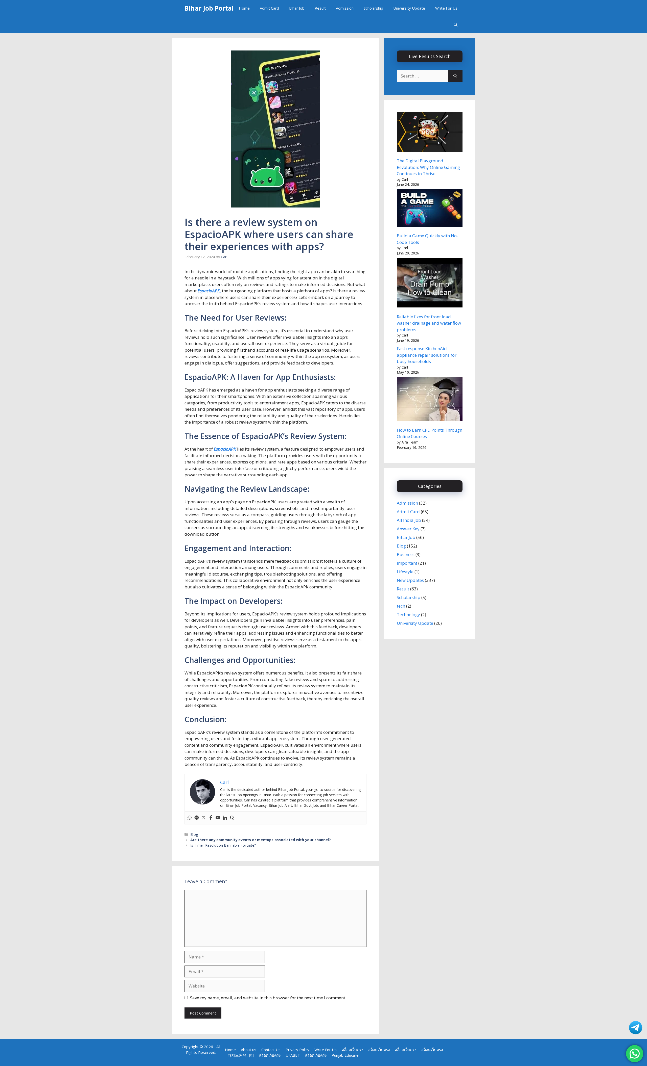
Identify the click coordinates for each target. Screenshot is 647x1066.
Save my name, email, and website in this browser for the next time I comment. (268, 998)
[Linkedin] (225, 817)
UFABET (293, 1055)
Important (407, 563)
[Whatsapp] (189, 817)
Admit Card (269, 8)
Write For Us (446, 8)
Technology (408, 614)
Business (405, 554)
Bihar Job (297, 8)
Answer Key (408, 529)
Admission (345, 8)
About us (248, 1049)
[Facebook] (211, 817)
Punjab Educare (345, 1055)
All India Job (409, 520)
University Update (409, 8)
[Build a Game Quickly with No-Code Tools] (430, 208)
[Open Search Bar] (456, 24)
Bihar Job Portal (209, 8)
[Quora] (232, 817)
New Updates (410, 580)
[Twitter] (203, 817)
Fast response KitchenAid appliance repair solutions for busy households (426, 355)
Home (244, 8)
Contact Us (271, 1049)
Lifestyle (405, 572)
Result (320, 8)
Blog (194, 834)
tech (401, 606)
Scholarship (373, 8)
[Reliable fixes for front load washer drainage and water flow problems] (430, 283)
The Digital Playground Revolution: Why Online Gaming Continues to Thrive (428, 167)
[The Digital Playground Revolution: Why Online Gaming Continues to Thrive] (430, 132)
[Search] (455, 76)
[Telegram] (196, 817)
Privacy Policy (297, 1049)
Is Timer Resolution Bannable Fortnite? (223, 845)
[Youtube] (218, 817)
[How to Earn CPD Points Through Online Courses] (430, 400)
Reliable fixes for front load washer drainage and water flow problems (429, 323)
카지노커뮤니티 (240, 1055)
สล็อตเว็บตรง (352, 1049)
